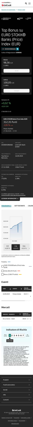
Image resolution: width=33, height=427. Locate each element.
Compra (16, 91)
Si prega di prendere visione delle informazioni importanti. (13, 195)
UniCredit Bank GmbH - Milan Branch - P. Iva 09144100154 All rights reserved (18, 413)
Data (4, 288)
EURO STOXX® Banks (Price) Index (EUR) (15, 119)
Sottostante (19, 206)
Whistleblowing (15, 423)
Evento (15, 288)
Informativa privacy (12, 420)
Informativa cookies (25, 417)
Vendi (16, 71)
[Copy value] (17, 49)
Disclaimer (16, 417)
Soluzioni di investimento (8, 9)
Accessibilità (22, 420)
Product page (21, 9)
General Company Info (7, 417)
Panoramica (6, 206)
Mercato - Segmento (9, 314)
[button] (7, 247)
